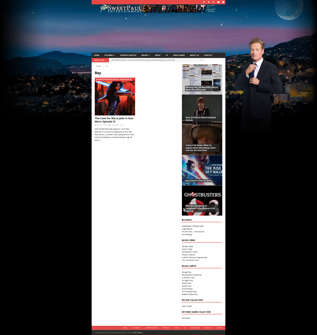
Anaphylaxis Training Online (193, 226)
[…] (99, 140)
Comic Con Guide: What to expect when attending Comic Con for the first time (201, 148)
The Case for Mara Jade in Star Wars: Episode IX (114, 120)
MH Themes (138, 333)
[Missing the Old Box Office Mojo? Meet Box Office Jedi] (202, 79)
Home (96, 55)
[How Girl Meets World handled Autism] (202, 109)
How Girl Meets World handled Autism (201, 118)
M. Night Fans (187, 280)
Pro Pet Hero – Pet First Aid (193, 231)
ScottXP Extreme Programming (194, 257)
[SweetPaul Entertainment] (158, 12)
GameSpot (186, 318)
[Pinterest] (223, 2)
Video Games (179, 55)
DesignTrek (186, 272)
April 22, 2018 (102, 125)
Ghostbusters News (190, 252)
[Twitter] (209, 2)
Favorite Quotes (128, 55)
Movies (144, 55)
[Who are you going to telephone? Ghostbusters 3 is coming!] (202, 200)
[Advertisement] (158, 32)
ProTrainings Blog (189, 291)
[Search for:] (210, 60)
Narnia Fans (187, 286)
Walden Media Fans (190, 294)
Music (158, 55)
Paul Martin (114, 125)
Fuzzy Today (187, 249)
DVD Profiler (187, 306)
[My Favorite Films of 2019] (202, 170)
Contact (208, 55)
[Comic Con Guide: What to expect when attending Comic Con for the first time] (202, 140)
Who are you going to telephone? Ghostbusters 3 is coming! (200, 208)
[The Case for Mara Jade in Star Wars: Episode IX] (115, 97)
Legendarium (187, 229)
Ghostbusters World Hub (192, 275)
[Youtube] (218, 2)
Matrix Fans (186, 283)
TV (167, 55)
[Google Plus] (213, 2)
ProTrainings (187, 234)
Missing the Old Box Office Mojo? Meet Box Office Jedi (202, 88)
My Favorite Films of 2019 (198, 180)
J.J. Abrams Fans (188, 277)
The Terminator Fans (190, 260)
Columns (108, 55)
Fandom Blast (187, 246)
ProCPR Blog (187, 289)
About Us (194, 55)
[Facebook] (204, 2)
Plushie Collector (188, 254)
